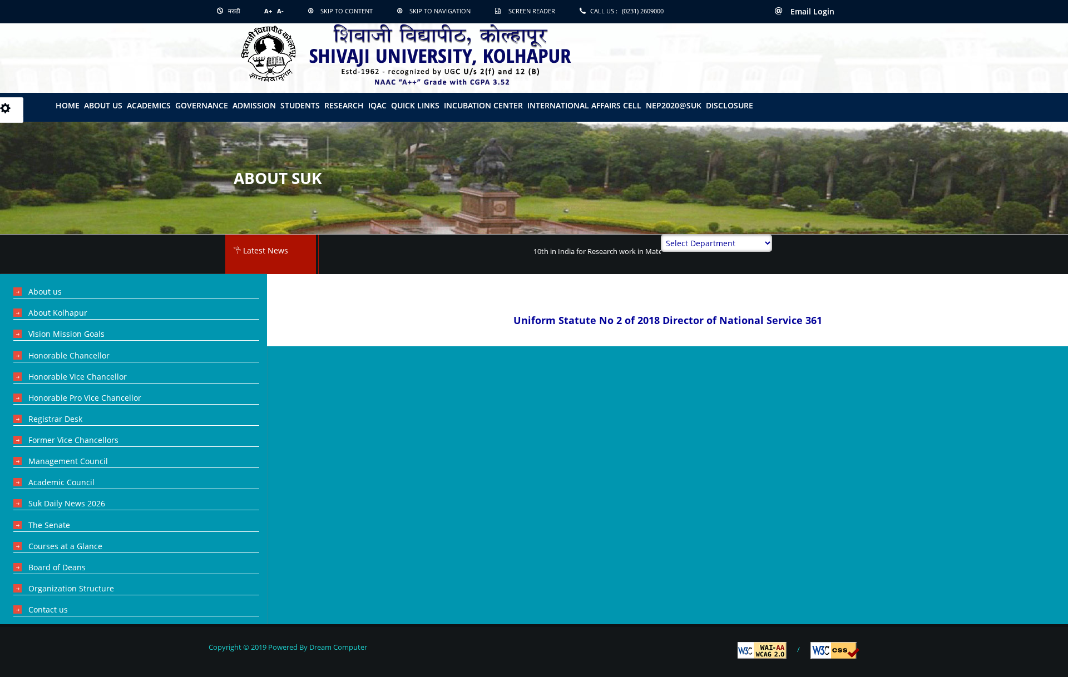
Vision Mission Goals (66, 333)
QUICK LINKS (415, 105)
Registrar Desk (55, 419)
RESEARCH (344, 105)
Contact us (48, 609)
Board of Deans (57, 567)
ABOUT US (103, 105)
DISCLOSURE (729, 105)
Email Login (811, 11)
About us (45, 291)
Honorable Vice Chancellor (77, 376)
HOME (68, 105)
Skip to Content (346, 11)
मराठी (233, 11)
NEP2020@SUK (673, 105)
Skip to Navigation (440, 11)
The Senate (49, 525)
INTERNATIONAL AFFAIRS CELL (584, 105)
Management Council (68, 461)
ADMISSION (254, 105)
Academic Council (61, 482)
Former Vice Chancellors (73, 440)
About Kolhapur (57, 312)
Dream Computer (337, 647)
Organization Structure (71, 588)
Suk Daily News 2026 (66, 503)
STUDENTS (300, 105)
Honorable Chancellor (69, 355)
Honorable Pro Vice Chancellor (84, 397)
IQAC (377, 105)
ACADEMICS (149, 105)
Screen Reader (531, 11)
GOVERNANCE (201, 105)
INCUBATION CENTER (483, 105)
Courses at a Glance (65, 546)
